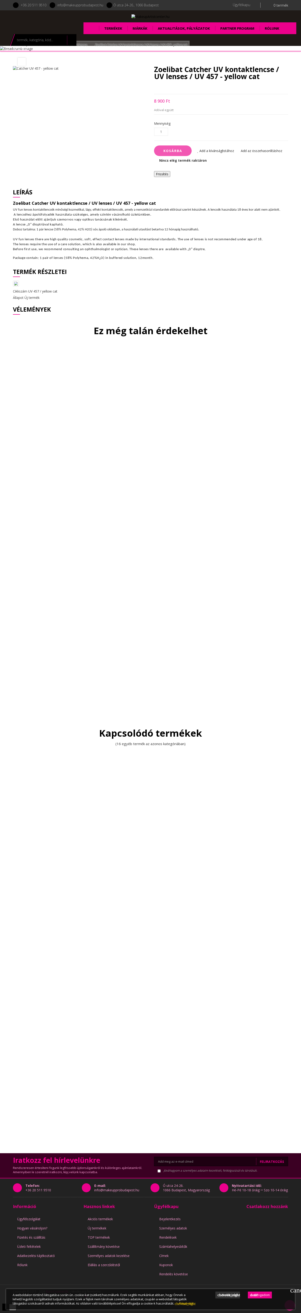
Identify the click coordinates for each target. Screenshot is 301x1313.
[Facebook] (38, 19)
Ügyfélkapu (166, 1206)
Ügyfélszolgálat (28, 1219)
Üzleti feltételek (29, 1246)
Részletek (184, 1303)
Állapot (18, 297)
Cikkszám (20, 291)
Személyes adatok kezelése (109, 1255)
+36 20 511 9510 (33, 5)
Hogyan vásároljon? (32, 1228)
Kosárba (172, 151)
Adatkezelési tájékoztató (36, 1255)
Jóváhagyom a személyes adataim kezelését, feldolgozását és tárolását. (210, 1170)
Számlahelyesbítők (173, 1246)
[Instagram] (51, 19)
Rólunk (22, 1265)
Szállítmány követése (104, 1246)
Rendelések (168, 1237)
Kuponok (166, 1265)
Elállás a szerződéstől (104, 1265)
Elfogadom (260, 1295)
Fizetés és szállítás (31, 1237)
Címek (164, 1255)
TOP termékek (99, 1237)
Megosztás (155, 87)
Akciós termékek (100, 1219)
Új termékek (97, 1228)
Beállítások (229, 1295)
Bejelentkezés (170, 1219)
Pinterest (180, 87)
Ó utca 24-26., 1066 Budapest (136, 5)
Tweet (163, 87)
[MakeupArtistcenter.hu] (150, 16)
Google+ (171, 87)
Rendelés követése (173, 1274)
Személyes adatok (173, 1228)
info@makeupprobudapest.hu (80, 5)
